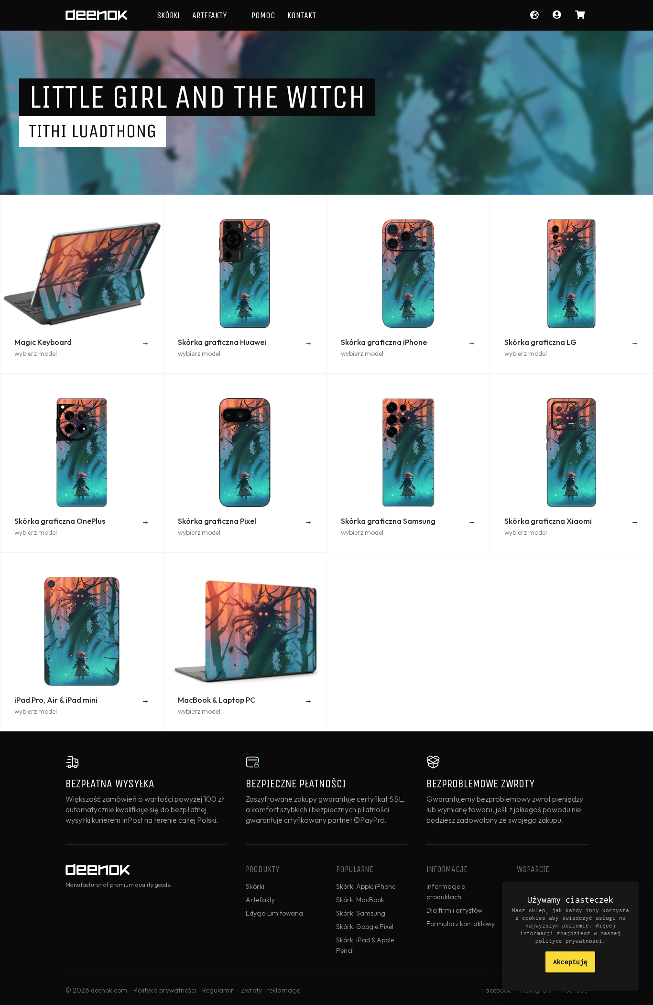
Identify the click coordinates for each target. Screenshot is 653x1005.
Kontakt (301, 15)
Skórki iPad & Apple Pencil (365, 945)
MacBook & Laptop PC (216, 700)
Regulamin (218, 990)
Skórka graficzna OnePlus (59, 521)
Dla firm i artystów (454, 910)
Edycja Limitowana (274, 913)
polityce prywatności (568, 941)
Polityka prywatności (164, 990)
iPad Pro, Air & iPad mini (56, 700)
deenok (96, 15)
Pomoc (263, 15)
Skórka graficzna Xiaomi (548, 521)
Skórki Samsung (360, 913)
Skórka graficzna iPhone (384, 342)
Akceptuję (570, 962)
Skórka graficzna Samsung (388, 521)
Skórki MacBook (360, 899)
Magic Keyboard (43, 342)
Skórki (168, 15)
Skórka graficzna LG (540, 342)
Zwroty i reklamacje (270, 990)
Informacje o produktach (445, 891)
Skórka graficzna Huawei (222, 342)
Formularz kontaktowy (460, 923)
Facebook (496, 990)
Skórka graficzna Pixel (217, 521)
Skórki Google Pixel (364, 926)
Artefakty (209, 15)
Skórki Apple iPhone (365, 886)
